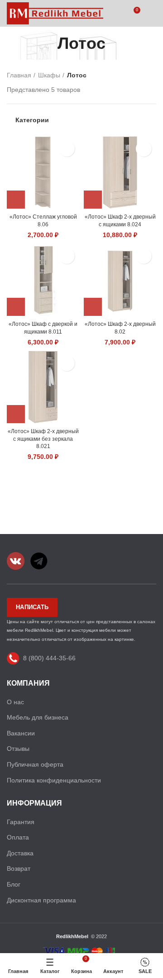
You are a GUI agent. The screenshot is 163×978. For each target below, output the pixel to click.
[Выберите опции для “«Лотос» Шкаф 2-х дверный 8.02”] (93, 307)
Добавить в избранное (67, 149)
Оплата (18, 837)
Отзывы (18, 748)
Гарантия (20, 821)
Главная (19, 75)
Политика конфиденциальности (54, 780)
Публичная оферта (35, 764)
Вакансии (21, 733)
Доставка (20, 853)
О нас (15, 702)
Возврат (18, 868)
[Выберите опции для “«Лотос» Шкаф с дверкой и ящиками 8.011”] (16, 307)
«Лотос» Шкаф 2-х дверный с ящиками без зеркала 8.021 (43, 439)
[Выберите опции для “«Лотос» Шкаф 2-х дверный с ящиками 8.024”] (93, 200)
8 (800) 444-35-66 (49, 658)
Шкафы (49, 75)
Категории (32, 120)
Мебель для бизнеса (37, 717)
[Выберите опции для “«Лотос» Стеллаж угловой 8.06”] (16, 200)
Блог (13, 884)
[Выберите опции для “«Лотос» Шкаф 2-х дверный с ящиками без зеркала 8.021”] (16, 414)
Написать (32, 607)
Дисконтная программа (41, 900)
